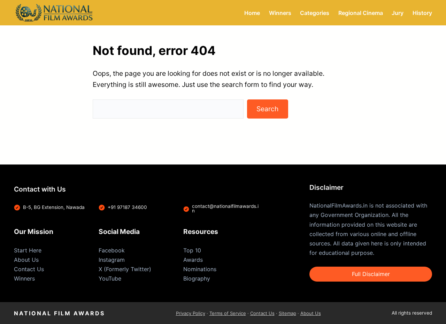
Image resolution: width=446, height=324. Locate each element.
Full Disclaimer (371, 273)
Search (267, 109)
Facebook (112, 250)
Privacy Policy (190, 313)
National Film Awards (59, 313)
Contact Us (29, 269)
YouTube (110, 278)
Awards (193, 259)
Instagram (112, 259)
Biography (196, 278)
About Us (26, 259)
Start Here (27, 250)
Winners (24, 278)
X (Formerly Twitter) (125, 269)
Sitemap (287, 313)
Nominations (199, 269)
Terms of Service (227, 313)
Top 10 (192, 250)
